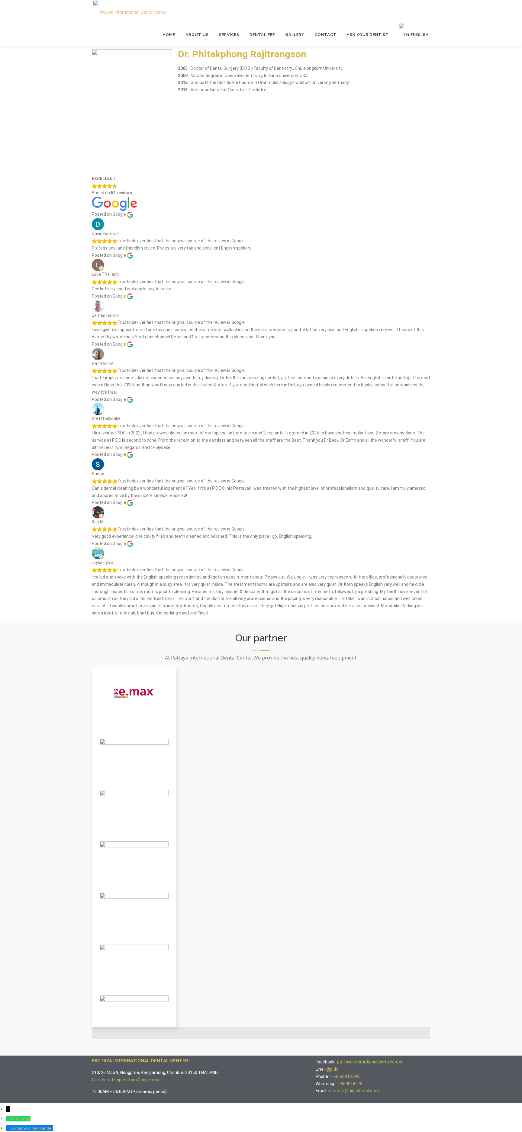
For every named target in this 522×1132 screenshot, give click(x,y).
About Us (197, 34)
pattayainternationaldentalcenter (370, 1061)
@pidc (332, 1069)
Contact (326, 34)
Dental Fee (262, 34)
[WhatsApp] (8, 1118)
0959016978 (350, 1083)
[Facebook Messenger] (8, 1128)
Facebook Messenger (32, 1128)
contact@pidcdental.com (354, 1090)
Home (169, 34)
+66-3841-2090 (346, 1076)
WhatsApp (21, 1118)
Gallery (294, 34)
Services (229, 34)
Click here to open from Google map (126, 1079)
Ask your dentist (368, 34)
